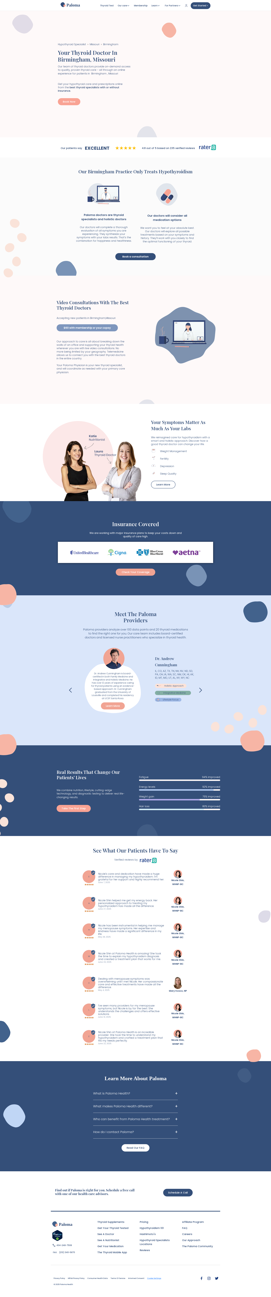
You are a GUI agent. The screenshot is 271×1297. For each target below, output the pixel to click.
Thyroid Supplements (110, 1222)
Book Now (69, 101)
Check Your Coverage (135, 572)
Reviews (145, 1250)
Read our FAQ (135, 1148)
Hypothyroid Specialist (72, 44)
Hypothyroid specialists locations (155, 1242)
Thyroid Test (107, 5)
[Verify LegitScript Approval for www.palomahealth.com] (57, 1235)
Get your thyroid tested (112, 1228)
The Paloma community (197, 1246)
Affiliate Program (193, 1222)
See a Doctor (105, 1234)
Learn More (163, 484)
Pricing (144, 1222)
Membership (140, 5)
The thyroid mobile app (112, 1252)
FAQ (184, 1228)
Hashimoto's (148, 1234)
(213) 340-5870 (67, 1252)
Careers (187, 1234)
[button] (70, 690)
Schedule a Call (178, 1192)
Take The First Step (74, 808)
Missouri (94, 44)
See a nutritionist (108, 1240)
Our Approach (191, 1240)
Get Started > (200, 5)
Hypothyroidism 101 (152, 1228)
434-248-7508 (64, 1245)
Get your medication (110, 1246)
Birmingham (110, 44)
